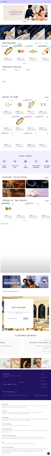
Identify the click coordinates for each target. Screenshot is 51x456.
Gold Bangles (27, 413)
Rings (3, 405)
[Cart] (49, 1)
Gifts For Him (9, 443)
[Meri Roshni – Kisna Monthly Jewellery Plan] (25, 291)
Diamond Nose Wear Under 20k (40, 438)
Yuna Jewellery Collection (35, 448)
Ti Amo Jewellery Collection (17, 451)
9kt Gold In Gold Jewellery (20, 413)
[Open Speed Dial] (48, 453)
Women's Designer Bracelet (42, 430)
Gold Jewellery (4, 407)
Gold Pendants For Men (24, 425)
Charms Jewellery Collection (6, 450)
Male (11, 384)
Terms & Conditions (44, 395)
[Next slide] (46, 14)
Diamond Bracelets (28, 418)
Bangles (24, 405)
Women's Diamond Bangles (33, 430)
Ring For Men (18, 425)
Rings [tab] (36, 43)
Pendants (28, 405)
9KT (42, 405)
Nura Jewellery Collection (15, 448)
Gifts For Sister (4, 443)
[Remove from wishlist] (47, 117)
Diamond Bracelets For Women (7, 420)
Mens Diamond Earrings (45, 418)
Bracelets (20, 405)
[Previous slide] (5, 14)
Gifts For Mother (20, 443)
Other (16, 384)
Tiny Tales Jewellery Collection (7, 451)
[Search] (46, 1)
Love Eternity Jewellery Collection (27, 451)
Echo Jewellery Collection (6, 448)
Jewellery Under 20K (5, 438)
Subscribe (21, 382)
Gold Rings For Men (5, 425)
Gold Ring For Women (5, 413)
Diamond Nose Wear (27, 420)
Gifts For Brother (31, 443)
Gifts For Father (14, 443)
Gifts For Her (26, 443)
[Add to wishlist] (12, 47)
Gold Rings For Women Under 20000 (13, 412)
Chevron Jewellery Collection (38, 451)
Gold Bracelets (4, 412)
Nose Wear (32, 405)
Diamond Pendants (5, 418)
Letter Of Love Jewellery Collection (17, 450)
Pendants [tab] (46, 43)
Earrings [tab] (40, 43)
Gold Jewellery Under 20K (14, 438)
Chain (36, 405)
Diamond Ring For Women (36, 418)
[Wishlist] (48, 1)
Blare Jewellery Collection (44, 448)
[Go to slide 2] (27, 21)
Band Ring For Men (12, 425)
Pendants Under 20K (22, 438)
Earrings (12, 405)
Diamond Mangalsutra (12, 418)
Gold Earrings (40, 412)
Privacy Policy (37, 395)
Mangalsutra (16, 405)
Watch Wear (24, 407)
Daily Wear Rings (7, 405)
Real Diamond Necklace (20, 418)
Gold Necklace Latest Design (24, 412)
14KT (44, 405)
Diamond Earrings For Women (14, 430)
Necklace (39, 405)
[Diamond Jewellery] (25, 248)
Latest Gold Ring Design (33, 412)
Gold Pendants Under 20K (30, 438)
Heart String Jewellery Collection (25, 448)
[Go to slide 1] (24, 21)
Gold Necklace (12, 413)
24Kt (47, 405)
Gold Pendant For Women (24, 430)
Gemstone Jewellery (18, 407)
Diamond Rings (15, 420)
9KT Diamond (21, 420)
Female (6, 384)
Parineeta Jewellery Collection (28, 450)
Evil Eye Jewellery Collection (38, 450)
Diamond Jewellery (11, 407)
